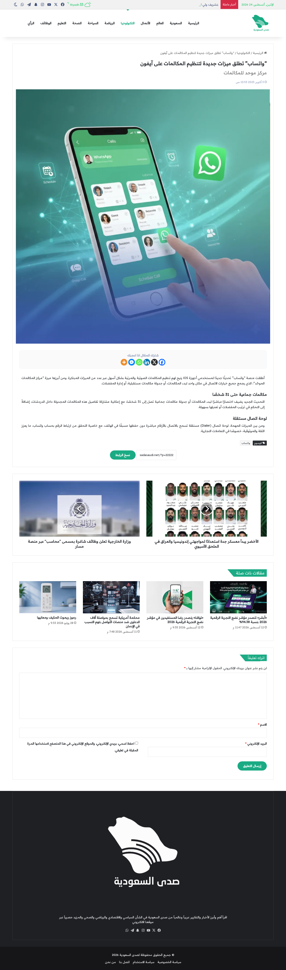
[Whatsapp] (139, 362)
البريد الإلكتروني (256, 743)
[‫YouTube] (148, 930)
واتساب (246, 443)
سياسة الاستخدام (143, 962)
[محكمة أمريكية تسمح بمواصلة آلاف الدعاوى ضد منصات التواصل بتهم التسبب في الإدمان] (111, 597)
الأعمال (145, 23)
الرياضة (110, 23)
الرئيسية (193, 23)
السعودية (176, 23)
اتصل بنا (124, 962)
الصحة (77, 23)
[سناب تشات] (137, 930)
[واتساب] (127, 930)
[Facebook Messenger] (131, 362)
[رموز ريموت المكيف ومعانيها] (47, 597)
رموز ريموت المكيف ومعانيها (56, 617)
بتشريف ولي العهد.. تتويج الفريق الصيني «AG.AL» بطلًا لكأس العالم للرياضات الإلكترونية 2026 (159, 4)
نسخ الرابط (123, 455)
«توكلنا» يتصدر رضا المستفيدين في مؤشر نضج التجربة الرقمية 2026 (175, 620)
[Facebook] (162, 362)
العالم (160, 23)
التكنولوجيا (128, 23)
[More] (124, 362)
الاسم (262, 724)
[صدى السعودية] (260, 23)
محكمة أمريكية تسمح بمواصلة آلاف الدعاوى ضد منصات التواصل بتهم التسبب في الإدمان (112, 622)
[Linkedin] (146, 362)
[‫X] (153, 930)
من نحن (110, 962)
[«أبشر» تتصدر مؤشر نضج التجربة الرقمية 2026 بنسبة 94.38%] (238, 597)
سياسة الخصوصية (169, 962)
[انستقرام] (143, 930)
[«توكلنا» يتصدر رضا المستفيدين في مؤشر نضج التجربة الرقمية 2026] (174, 597)
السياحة (93, 23)
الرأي (31, 23)
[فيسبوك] (159, 930)
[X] (154, 362)
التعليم (62, 23)
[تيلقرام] (132, 930)
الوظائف (45, 23)
